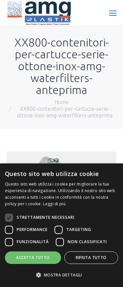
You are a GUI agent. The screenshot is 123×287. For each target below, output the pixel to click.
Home (61, 102)
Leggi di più (54, 204)
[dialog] (61, 225)
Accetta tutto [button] (33, 257)
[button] (61, 275)
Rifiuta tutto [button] (91, 257)
